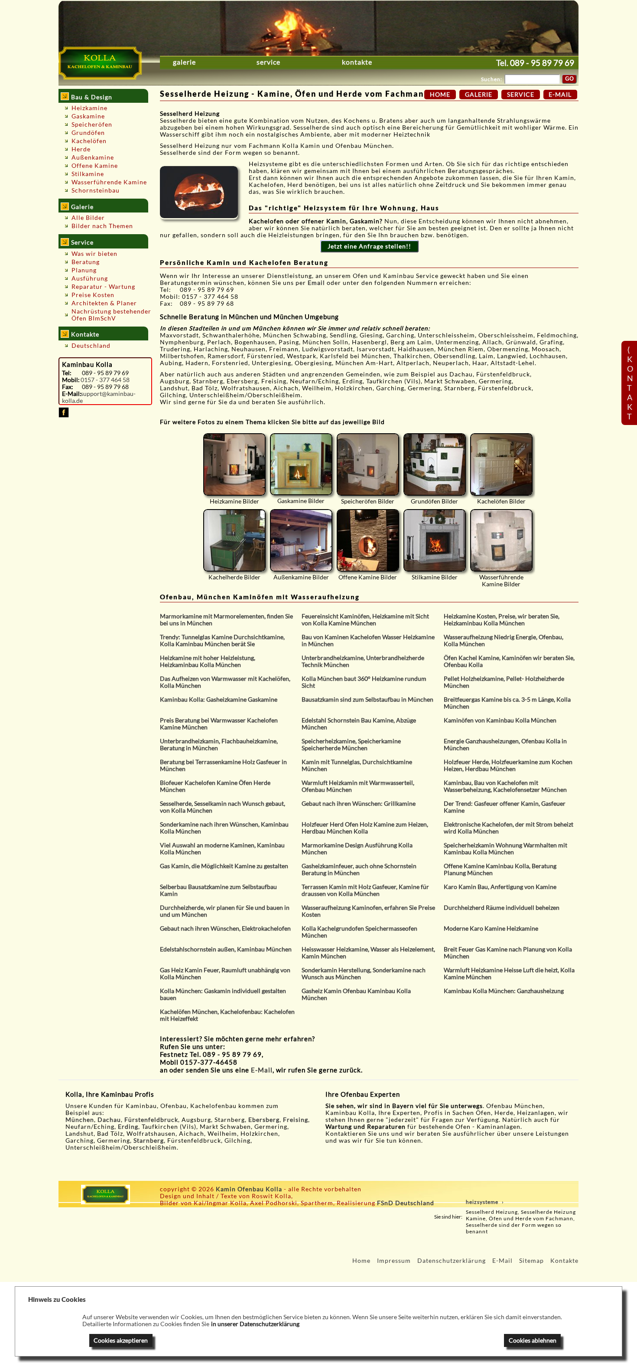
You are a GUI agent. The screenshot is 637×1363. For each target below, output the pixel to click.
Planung (84, 270)
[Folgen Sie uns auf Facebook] (63, 415)
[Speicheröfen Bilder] (368, 464)
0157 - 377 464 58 (105, 379)
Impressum (394, 1260)
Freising (295, 1119)
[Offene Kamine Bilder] (368, 540)
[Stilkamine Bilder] (434, 540)
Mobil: (71, 379)
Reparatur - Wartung (103, 286)
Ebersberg (264, 1119)
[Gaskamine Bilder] (301, 464)
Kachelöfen (89, 140)
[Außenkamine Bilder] (301, 540)
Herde (81, 149)
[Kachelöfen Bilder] (501, 464)
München (79, 1119)
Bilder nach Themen (102, 225)
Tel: (67, 372)
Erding (128, 1126)
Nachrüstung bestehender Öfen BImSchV (111, 315)
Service (268, 62)
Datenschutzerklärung (451, 1260)
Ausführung (90, 278)
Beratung (86, 261)
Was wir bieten (94, 253)
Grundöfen (88, 132)
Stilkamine (88, 173)
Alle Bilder (88, 217)
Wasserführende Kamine (109, 182)
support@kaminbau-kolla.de (99, 397)
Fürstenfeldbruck (151, 1119)
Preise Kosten (93, 294)
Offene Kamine (95, 165)
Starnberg (148, 1140)
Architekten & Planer (104, 303)
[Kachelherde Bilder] (234, 540)
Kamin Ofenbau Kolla (249, 1189)
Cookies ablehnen (532, 1340)
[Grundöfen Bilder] (434, 464)
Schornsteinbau (96, 190)
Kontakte (357, 62)
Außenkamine (93, 157)
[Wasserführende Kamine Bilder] (501, 540)
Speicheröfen (92, 124)
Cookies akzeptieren (121, 1340)
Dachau (109, 1119)
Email (317, 282)
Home (440, 94)
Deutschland (91, 345)
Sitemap (531, 1260)
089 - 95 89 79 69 (542, 63)
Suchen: (491, 79)
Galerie (184, 62)
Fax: (67, 386)
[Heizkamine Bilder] (234, 464)
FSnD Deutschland (405, 1203)
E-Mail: (71, 393)
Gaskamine (88, 116)
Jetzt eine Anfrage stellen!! (369, 246)
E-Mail (262, 1070)
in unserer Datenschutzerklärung (255, 1324)
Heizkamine (89, 108)
